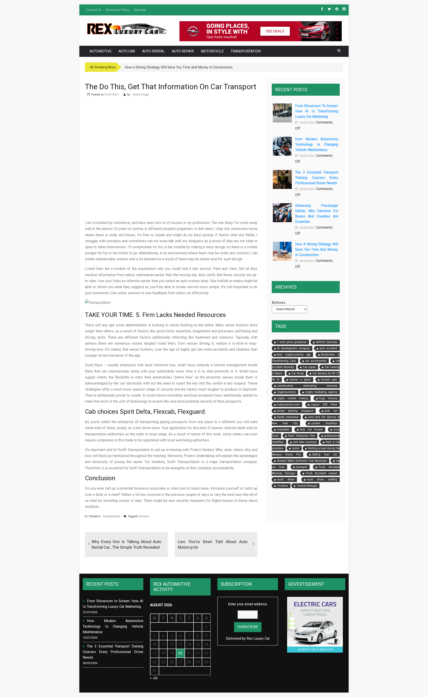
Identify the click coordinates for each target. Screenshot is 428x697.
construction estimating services (307, 385)
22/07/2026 (306, 122)
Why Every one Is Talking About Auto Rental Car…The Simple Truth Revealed (126, 544)
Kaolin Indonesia (287, 417)
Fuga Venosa (328, 398)
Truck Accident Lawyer (321, 473)
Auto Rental (153, 51)
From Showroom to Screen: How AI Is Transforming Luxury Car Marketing (316, 111)
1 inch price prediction (292, 342)
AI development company (293, 348)
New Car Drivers (311, 429)
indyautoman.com (288, 404)
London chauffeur (324, 423)
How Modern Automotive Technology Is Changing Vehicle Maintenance (316, 144)
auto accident (328, 348)
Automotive (100, 51)
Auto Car (127, 51)
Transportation (246, 51)
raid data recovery (305, 442)
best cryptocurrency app (293, 354)
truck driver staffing (322, 479)
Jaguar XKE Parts (324, 404)
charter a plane (300, 379)
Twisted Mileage (307, 485)
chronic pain (329, 379)
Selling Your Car (324, 454)
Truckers (282, 485)
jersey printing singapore (295, 410)
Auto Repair (183, 51)
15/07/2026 (306, 155)
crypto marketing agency (321, 392)
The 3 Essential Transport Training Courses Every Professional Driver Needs (316, 177)
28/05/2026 (306, 189)
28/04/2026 (306, 261)
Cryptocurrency (286, 392)
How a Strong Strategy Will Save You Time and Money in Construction (316, 249)
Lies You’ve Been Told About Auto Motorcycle (212, 544)
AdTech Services (326, 342)
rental (295, 448)
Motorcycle (212, 51)
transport (143, 516)
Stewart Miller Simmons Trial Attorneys (302, 460)
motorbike (283, 429)
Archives (278, 302)
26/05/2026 (306, 227)
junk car (331, 410)
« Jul (153, 678)
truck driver (285, 479)
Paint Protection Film (301, 435)
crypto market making (292, 398)
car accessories (315, 360)
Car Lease (309, 367)
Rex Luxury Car (258, 638)
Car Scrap (298, 373)
